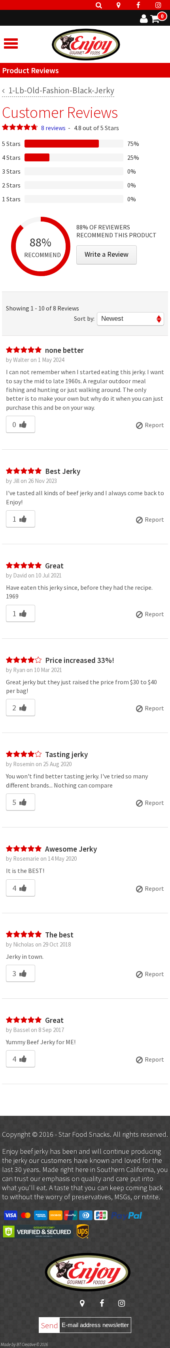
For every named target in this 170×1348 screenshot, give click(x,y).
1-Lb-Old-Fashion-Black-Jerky (60, 90)
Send (49, 1325)
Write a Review (106, 254)
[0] (154, 20)
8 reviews (53, 128)
